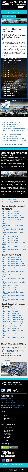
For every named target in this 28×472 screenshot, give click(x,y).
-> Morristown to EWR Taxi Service (10, 238)
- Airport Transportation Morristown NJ (11, 134)
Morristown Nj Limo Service (9, 95)
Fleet (5, 416)
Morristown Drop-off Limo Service (10, 89)
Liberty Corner (7, 434)
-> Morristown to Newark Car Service (11, 211)
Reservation (7, 418)
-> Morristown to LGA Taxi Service (10, 288)
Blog (5, 419)
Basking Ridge (7, 431)
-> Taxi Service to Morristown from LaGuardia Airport (13, 279)
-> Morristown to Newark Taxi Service (11, 213)
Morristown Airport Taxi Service (10, 67)
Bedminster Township (9, 428)
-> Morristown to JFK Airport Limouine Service (13, 319)
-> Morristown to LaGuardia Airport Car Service (13, 263)
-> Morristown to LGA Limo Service (10, 290)
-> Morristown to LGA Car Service (10, 286)
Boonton (17, 11)
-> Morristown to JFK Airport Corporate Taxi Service (12, 334)
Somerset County (8, 427)
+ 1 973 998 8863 (10, 16)
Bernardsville (7, 433)
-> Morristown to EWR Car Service (10, 236)
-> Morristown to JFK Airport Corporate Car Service (12, 331)
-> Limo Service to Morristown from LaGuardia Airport (13, 282)
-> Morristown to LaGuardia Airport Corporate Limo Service (13, 299)
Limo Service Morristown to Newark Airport (12, 83)
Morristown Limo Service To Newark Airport (12, 62)
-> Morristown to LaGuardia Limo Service (12, 261)
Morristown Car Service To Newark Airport (12, 58)
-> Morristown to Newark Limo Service (11, 215)
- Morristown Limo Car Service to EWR (11, 136)
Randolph (23, 11)
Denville (12, 11)
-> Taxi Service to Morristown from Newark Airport (12, 229)
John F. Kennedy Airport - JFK (8, 402)
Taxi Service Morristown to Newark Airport (12, 85)
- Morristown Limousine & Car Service (11, 122)
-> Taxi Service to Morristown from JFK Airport (13, 324)
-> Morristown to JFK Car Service (10, 309)
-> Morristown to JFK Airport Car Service (12, 315)
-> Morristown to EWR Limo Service (10, 240)
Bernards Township (8, 430)
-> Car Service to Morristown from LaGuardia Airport (13, 275)
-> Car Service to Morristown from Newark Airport (12, 226)
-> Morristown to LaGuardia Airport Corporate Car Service (13, 292)
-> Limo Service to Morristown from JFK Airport (13, 326)
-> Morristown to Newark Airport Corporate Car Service (13, 243)
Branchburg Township (9, 439)
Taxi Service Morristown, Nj (9, 93)
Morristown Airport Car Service (9, 69)
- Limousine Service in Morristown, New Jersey (13, 139)
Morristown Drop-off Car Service (10, 87)
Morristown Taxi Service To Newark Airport (12, 60)
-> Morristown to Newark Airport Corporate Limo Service (14, 250)
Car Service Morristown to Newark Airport (12, 81)
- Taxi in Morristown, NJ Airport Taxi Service (12, 144)
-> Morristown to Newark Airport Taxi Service (13, 220)
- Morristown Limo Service (8, 126)
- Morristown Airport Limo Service (10, 124)
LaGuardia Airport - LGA (7, 400)
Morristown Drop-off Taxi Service (10, 91)
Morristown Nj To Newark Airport (10, 71)
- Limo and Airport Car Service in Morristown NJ (13, 129)
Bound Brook (7, 437)
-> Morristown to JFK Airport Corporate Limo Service (13, 338)
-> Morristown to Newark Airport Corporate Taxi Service (13, 247)
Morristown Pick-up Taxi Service (10, 77)
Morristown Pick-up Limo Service (10, 75)
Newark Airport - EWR (6, 398)
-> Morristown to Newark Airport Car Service (13, 218)
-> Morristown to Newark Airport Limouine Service (12, 222)
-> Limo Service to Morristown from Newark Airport (12, 233)
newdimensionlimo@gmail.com (16, 405)
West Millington (7, 436)
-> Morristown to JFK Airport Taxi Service (12, 317)
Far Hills (6, 440)
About (5, 415)
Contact (6, 421)
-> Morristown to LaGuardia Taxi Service (12, 259)
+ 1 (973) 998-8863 (17, 407)
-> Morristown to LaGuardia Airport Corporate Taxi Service (13, 296)
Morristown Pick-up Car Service (10, 73)
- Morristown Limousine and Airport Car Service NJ (13, 131)
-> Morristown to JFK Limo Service (10, 313)
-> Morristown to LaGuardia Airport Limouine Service (13, 268)
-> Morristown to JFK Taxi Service (10, 311)
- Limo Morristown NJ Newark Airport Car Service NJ (14, 141)
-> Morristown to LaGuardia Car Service (11, 257)
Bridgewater (6, 11)
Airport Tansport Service (14, 12)
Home (5, 414)
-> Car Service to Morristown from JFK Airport (13, 322)
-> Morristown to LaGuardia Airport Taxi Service (13, 266)
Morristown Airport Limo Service (10, 64)
